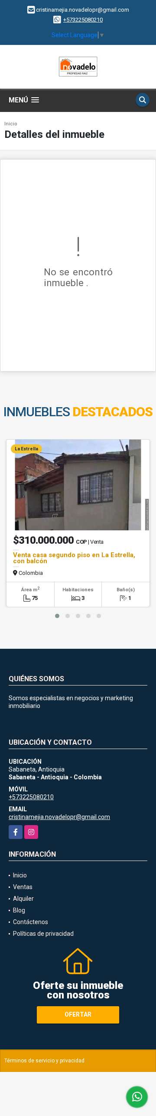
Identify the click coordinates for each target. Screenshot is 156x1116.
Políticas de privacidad (43, 933)
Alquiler (23, 898)
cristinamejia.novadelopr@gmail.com (59, 816)
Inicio (10, 124)
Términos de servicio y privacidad (44, 1061)
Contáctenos (30, 921)
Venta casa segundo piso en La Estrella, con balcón (74, 558)
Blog (19, 910)
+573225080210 (83, 19)
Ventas (22, 886)
